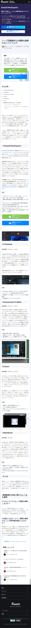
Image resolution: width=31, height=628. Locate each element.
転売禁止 (21, 618)
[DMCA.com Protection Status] (18, 620)
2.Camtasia (6, 92)
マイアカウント (26, 618)
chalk (5, 46)
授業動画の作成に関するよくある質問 (12, 102)
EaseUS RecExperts (7, 150)
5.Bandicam (6, 98)
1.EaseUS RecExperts (8, 90)
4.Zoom (5, 96)
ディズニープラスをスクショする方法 (13, 559)
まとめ (4, 100)
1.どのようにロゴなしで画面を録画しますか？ (13, 104)
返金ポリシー (11, 618)
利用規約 (17, 618)
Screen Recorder (12, 2)
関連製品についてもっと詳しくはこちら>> (15, 541)
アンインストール (5, 618)
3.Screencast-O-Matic (8, 94)
